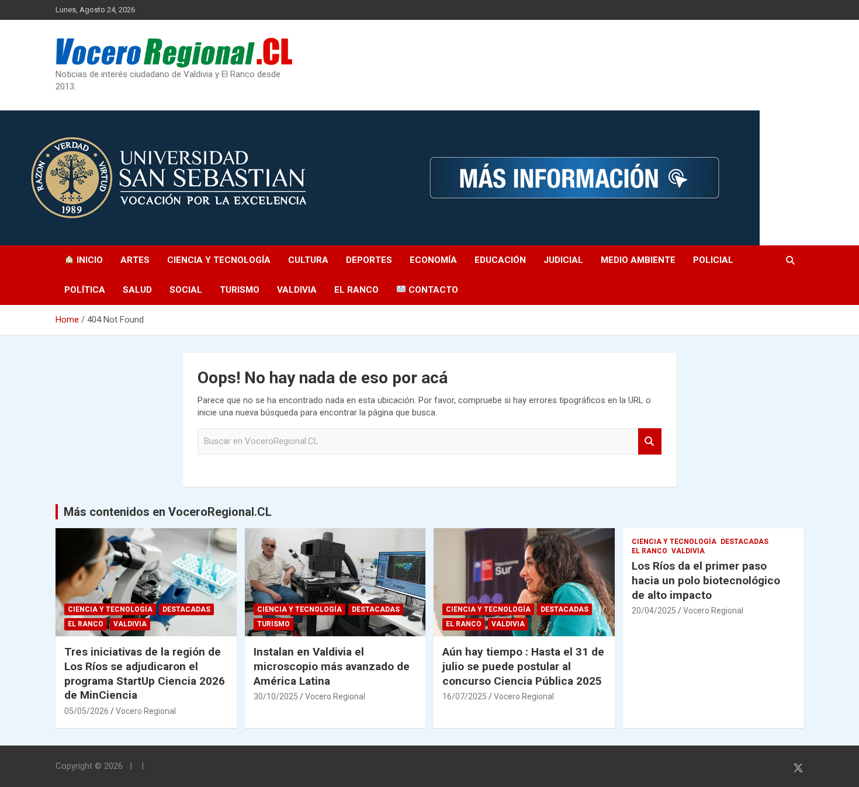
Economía (433, 260)
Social (185, 290)
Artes (135, 260)
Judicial (563, 260)
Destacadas (186, 609)
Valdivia (297, 290)
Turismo (239, 290)
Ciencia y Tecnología (219, 260)
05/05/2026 (86, 711)
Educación (500, 260)
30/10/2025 (276, 696)
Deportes (369, 260)
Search (649, 441)
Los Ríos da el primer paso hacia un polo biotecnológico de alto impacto (706, 580)
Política (84, 290)
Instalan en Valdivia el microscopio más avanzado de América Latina (332, 666)
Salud (137, 290)
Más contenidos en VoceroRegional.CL (168, 512)
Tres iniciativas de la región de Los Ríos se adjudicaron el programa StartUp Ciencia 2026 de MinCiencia (144, 673)
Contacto (432, 290)
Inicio (88, 260)
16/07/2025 (464, 696)
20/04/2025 (654, 610)
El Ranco (356, 290)
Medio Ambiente (638, 260)
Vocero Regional (146, 711)
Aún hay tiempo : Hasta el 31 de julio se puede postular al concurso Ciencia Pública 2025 (523, 666)
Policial (713, 260)
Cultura (308, 260)
